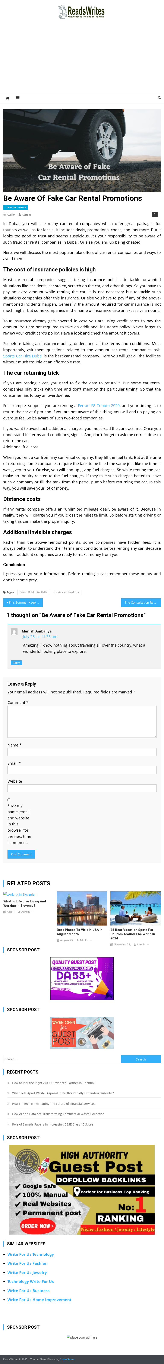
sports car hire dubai (66, 592)
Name (14, 745)
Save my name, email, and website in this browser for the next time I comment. (19, 824)
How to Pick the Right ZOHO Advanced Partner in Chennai (53, 1083)
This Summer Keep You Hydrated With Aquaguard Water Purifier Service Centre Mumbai (25, 602)
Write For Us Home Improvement (39, 1299)
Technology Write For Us (30, 1281)
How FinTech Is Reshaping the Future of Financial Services (53, 1104)
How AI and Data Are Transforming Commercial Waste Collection (58, 1114)
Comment (17, 702)
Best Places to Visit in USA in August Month (79, 932)
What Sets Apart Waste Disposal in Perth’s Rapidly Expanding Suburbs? (63, 1093)
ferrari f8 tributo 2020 (33, 592)
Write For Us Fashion (27, 1263)
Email (14, 763)
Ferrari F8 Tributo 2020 (99, 405)
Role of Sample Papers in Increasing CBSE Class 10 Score (52, 1124)
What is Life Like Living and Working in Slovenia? (24, 903)
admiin (26, 214)
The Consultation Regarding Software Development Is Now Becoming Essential (143, 602)
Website (14, 781)
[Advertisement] (82, 61)
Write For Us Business (28, 1290)
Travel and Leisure (15, 207)
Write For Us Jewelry (27, 1272)
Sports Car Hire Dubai (22, 355)
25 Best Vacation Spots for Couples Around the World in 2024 (132, 934)
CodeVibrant (67, 1359)
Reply (16, 663)
